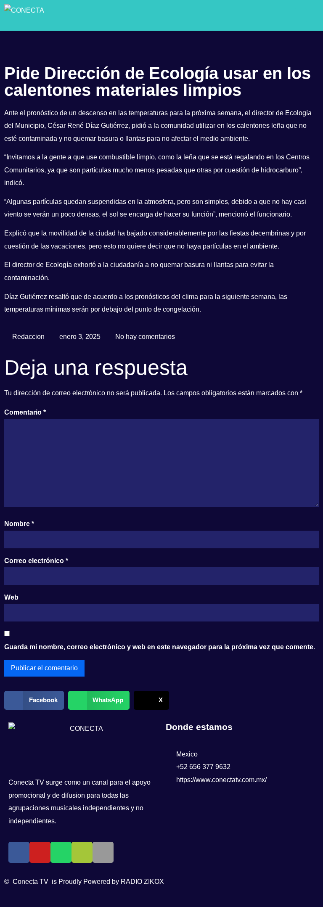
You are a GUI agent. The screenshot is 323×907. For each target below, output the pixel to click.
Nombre (19, 523)
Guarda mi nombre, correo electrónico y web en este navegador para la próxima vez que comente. (159, 647)
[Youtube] (39, 852)
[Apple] (103, 852)
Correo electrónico (36, 560)
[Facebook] (18, 852)
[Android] (82, 852)
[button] (301, 15)
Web (11, 597)
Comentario (25, 412)
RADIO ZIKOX (142, 881)
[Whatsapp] (60, 852)
